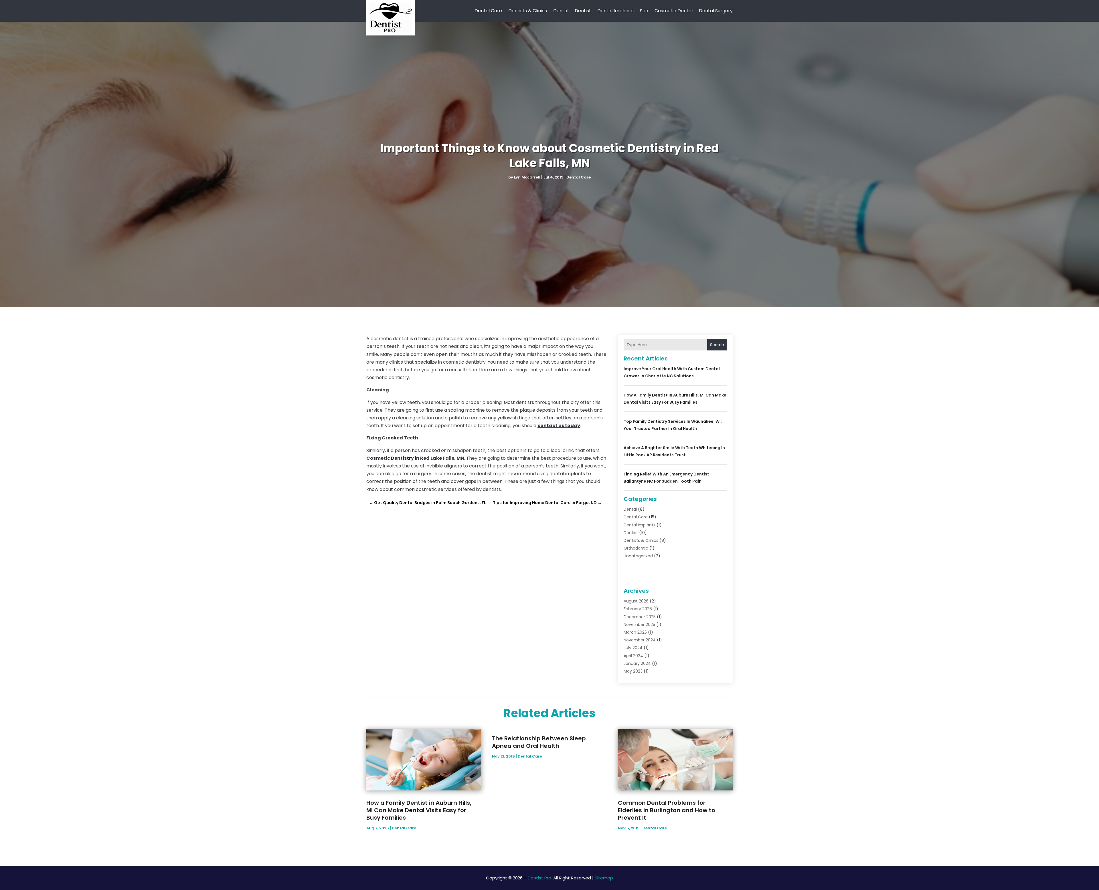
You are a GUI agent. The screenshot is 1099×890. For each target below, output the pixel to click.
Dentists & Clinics (527, 10)
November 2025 (639, 624)
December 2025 (640, 617)
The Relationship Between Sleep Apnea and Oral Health (539, 742)
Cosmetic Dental (674, 10)
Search (717, 345)
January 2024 (637, 663)
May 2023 (633, 671)
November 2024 (640, 640)
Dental (560, 10)
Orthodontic (636, 548)
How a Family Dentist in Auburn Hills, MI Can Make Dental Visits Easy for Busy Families (418, 810)
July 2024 (633, 648)
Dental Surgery (716, 10)
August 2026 (636, 601)
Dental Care (488, 10)
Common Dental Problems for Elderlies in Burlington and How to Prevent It (666, 810)
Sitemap (604, 878)
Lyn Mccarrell (527, 177)
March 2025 (635, 632)
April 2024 (633, 656)
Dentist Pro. (540, 878)
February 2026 (638, 609)
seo (644, 10)
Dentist (583, 10)
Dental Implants (615, 10)
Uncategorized (638, 556)
